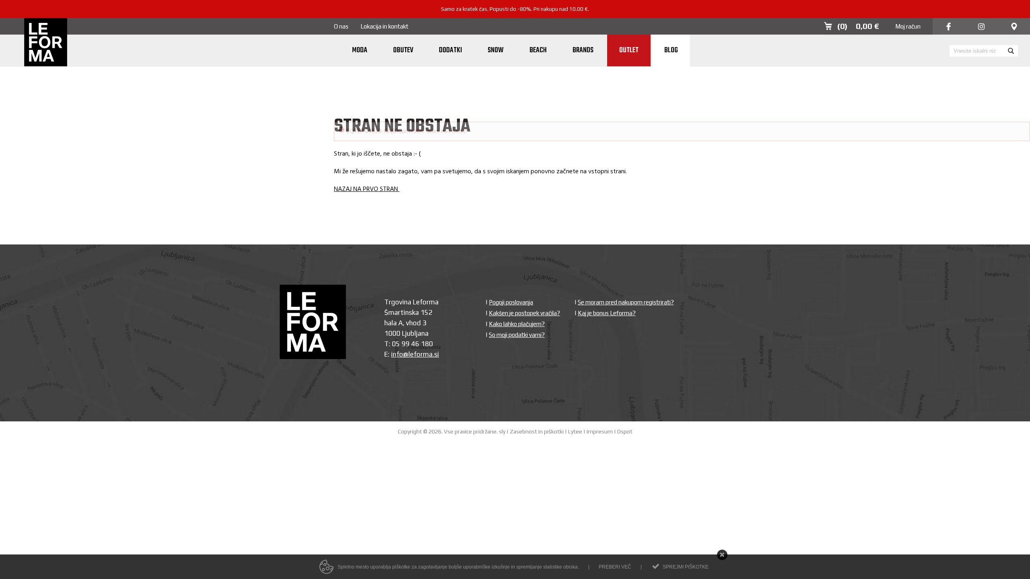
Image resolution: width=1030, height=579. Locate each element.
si (436, 331)
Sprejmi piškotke (686, 567)
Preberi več (615, 567)
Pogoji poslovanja (511, 278)
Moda (359, 50)
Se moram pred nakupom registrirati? (626, 278)
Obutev (403, 50)
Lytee (575, 408)
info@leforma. (412, 331)
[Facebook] (948, 27)
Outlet (629, 50)
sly (502, 408)
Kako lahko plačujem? (517, 300)
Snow (496, 50)
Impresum (600, 408)
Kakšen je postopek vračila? (524, 289)
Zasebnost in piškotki (537, 408)
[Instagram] (981, 27)
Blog (671, 50)
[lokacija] (1014, 27)
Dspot (624, 408)
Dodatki (450, 50)
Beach (538, 50)
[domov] (45, 43)
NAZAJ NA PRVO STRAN (367, 166)
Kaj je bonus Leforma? (607, 289)
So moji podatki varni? (517, 311)
